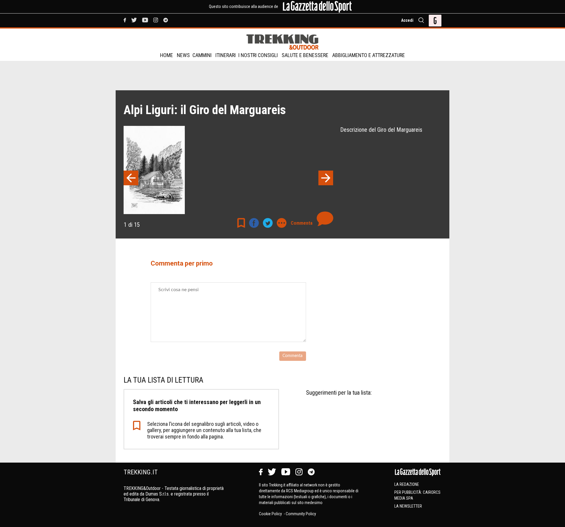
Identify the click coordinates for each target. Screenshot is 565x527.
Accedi (407, 20)
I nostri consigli (258, 55)
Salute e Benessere (305, 55)
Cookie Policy (271, 513)
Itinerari (225, 55)
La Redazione (406, 484)
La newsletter (408, 506)
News (183, 55)
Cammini (202, 55)
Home (166, 55)
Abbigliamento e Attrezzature (368, 55)
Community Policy (301, 513)
